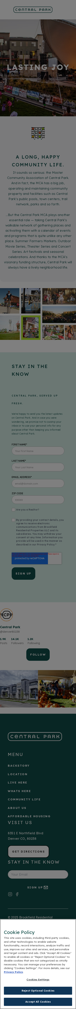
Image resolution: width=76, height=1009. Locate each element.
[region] (38, 964)
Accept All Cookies (37, 1001)
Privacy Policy (13, 972)
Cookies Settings (38, 979)
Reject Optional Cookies (38, 990)
